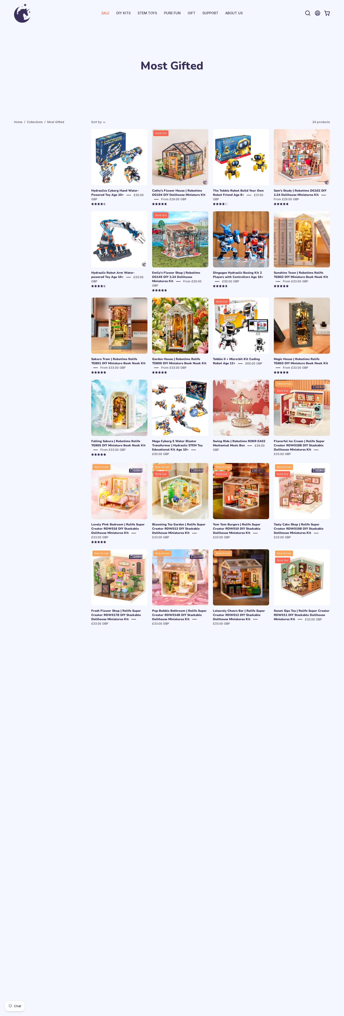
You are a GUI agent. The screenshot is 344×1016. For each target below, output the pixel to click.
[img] (98, 204)
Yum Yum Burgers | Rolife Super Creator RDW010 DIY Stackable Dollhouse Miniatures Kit (236, 528)
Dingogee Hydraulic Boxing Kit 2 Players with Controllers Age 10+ (238, 275)
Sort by (96, 122)
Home (18, 122)
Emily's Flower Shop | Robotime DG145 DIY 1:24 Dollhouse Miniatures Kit (176, 277)
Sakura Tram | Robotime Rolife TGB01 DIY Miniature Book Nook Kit (118, 361)
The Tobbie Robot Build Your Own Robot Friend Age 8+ (238, 193)
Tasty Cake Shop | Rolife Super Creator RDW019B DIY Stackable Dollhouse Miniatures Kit (298, 528)
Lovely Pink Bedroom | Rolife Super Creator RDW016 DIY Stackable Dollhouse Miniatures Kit (118, 528)
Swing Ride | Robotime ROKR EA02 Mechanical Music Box (239, 443)
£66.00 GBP (253, 363)
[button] (210, 13)
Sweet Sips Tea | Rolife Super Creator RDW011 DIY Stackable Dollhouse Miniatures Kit (301, 615)
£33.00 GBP (282, 454)
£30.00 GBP (230, 281)
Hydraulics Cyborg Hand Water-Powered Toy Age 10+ (115, 193)
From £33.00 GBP (295, 281)
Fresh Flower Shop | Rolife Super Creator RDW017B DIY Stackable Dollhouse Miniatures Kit (116, 615)
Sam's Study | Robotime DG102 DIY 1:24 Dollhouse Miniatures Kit (300, 193)
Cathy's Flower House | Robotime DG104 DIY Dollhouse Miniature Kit (178, 193)
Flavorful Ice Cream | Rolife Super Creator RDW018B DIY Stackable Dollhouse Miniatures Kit (299, 445)
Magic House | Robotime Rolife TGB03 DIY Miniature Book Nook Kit (301, 361)
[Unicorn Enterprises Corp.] (22, 13)
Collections (35, 122)
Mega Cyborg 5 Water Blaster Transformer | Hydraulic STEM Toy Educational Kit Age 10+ (177, 445)
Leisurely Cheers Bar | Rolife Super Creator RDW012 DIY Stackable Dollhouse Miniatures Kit (239, 615)
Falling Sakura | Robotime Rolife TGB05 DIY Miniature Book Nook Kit (118, 443)
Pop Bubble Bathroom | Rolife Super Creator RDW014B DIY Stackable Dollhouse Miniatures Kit (179, 615)
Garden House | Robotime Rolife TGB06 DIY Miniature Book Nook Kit (179, 361)
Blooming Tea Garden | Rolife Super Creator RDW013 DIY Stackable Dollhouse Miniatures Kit (178, 528)
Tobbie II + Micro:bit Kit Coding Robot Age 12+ (236, 361)
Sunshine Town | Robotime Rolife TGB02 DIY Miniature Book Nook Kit (301, 275)
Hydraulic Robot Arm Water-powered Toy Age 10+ (113, 275)
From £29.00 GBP (174, 199)
